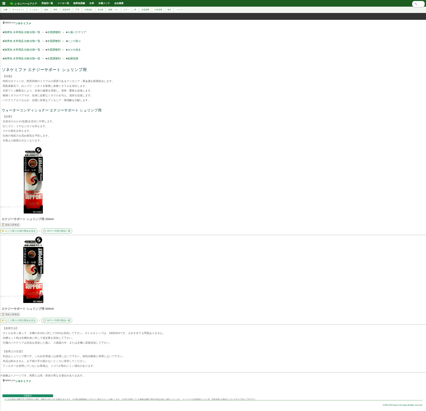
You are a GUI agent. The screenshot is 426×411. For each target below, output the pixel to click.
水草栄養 (158, 9)
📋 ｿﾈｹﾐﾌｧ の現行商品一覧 (56, 231)
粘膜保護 (73, 58)
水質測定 (88, 9)
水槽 (5, 9)
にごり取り (74, 41)
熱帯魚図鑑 (79, 3)
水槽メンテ (104, 3)
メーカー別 (63, 3)
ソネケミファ (23, 23)
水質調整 (145, 9)
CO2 (77, 9)
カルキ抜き (74, 49)
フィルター (34, 9)
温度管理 (66, 9)
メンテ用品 (181, 9)
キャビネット (18, 9)
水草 (91, 3)
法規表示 (28, 396)
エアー (126, 9)
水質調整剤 (54, 32)
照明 (55, 9)
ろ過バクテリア (77, 32)
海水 (169, 9)
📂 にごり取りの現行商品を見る (19, 231)
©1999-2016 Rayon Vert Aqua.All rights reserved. (403, 405)
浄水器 (100, 9)
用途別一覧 (47, 3)
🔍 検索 (418, 4)
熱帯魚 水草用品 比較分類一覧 (22, 32)
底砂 (46, 9)
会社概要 (119, 3)
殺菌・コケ (113, 9)
